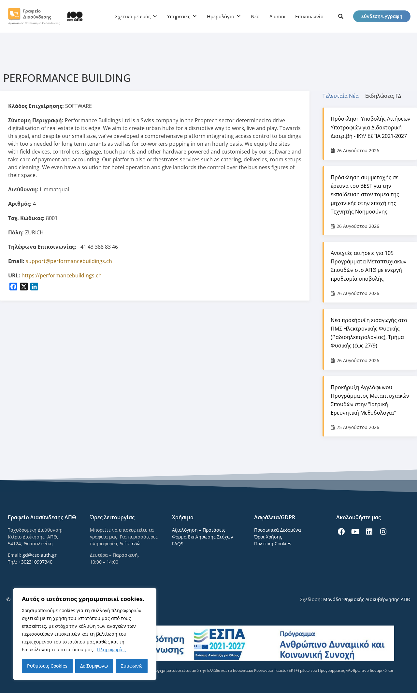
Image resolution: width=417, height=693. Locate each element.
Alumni (277, 16)
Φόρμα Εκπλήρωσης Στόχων (202, 537)
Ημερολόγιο (220, 16)
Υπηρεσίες (178, 16)
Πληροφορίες (111, 649)
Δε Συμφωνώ (94, 666)
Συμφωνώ (131, 666)
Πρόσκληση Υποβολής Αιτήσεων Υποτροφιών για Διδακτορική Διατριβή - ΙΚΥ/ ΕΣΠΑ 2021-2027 (370, 127)
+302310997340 (35, 562)
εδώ (136, 543)
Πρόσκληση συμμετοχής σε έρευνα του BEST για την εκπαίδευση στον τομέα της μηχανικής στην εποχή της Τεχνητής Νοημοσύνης (365, 194)
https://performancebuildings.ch (62, 275)
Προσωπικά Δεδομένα (277, 530)
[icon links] (340, 16)
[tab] (344, 96)
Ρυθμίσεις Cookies (47, 666)
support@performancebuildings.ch (69, 261)
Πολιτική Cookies (272, 543)
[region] (84, 634)
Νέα (255, 16)
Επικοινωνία (309, 16)
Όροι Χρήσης (268, 537)
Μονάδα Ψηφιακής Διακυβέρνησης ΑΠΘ (366, 599)
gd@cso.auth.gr (39, 555)
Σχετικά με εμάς (133, 16)
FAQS (177, 543)
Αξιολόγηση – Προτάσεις (198, 530)
